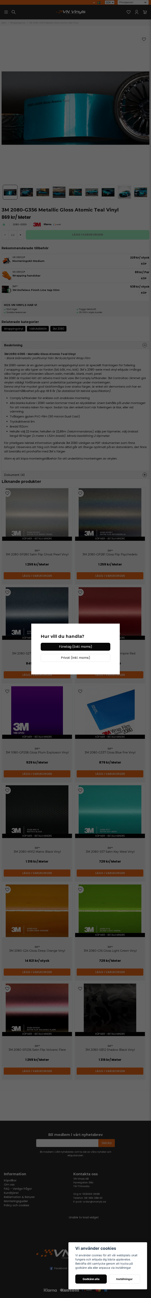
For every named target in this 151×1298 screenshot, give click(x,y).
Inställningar (124, 1279)
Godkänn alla (91, 1279)
